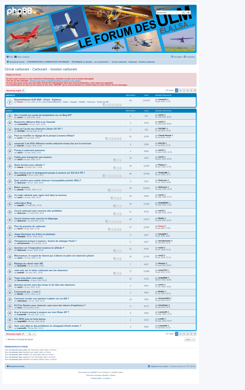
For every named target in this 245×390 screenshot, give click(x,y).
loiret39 (20, 273)
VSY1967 (21, 131)
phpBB (93, 372)
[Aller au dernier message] (168, 99)
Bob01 (161, 218)
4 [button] (187, 90)
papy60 (20, 205)
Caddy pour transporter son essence (33, 157)
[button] (195, 90)
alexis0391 (21, 266)
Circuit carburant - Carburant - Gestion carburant (41, 69)
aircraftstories (23, 243)
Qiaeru (113, 375)
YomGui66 (162, 173)
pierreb (20, 190)
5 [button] (191, 90)
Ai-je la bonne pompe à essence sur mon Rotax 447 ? (41, 312)
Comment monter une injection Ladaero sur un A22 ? (41, 298)
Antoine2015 (163, 298)
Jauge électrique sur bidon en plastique (34, 234)
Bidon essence (21, 187)
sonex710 (162, 270)
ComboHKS (22, 124)
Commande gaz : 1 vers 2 (27, 291)
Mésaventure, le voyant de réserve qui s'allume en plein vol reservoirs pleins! (54, 255)
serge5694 (162, 278)
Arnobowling (23, 280)
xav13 (19, 117)
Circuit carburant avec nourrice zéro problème (38, 211)
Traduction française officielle (97, 375)
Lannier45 (21, 314)
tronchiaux (163, 305)
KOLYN (20, 146)
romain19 (162, 99)
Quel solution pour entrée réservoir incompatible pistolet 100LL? (47, 180)
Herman (161, 263)
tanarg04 (21, 236)
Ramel (20, 102)
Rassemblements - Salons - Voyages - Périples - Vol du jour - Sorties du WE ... (78, 102)
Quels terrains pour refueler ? (29, 165)
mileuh (20, 167)
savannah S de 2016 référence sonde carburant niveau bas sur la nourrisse (52, 143)
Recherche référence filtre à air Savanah (34, 122)
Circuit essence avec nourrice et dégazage (36, 218)
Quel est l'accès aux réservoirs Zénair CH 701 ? (38, 129)
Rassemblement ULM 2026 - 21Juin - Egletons (37, 99)
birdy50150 (163, 203)
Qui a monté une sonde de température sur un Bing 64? (43, 115)
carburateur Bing (23, 203)
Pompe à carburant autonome (29, 150)
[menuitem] (9, 57)
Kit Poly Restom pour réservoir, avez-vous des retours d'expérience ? (50, 305)
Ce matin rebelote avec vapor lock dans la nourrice (40, 195)
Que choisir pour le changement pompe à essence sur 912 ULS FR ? (49, 173)
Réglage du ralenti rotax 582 (28, 263)
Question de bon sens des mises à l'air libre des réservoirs (44, 285)
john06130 (21, 175)
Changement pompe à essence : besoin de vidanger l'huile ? (45, 241)
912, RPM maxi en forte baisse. (30, 319)
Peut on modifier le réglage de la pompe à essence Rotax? (44, 135)
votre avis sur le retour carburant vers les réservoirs (41, 270)
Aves (19, 308)
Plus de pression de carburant (29, 226)
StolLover (21, 183)
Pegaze (161, 165)
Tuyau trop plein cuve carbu (28, 278)
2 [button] (180, 90)
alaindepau (22, 301)
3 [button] (183, 90)
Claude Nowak (164, 135)
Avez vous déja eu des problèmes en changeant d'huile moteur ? (47, 326)
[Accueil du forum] (20, 11)
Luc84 (161, 319)
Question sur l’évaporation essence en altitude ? (39, 248)
